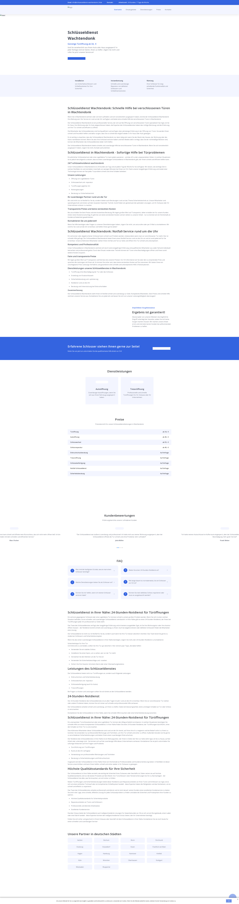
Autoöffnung (102, 389)
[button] (116, 547)
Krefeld (159, 854)
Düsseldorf (106, 847)
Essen (133, 847)
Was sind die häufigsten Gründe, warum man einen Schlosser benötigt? (93, 570)
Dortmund (159, 840)
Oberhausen (132, 860)
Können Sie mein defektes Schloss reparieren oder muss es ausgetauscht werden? (146, 594)
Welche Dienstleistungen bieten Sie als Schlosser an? (94, 582)
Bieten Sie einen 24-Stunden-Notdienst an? (144, 570)
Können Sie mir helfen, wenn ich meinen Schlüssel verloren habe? (93, 594)
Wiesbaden (80, 867)
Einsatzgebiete (131, 10)
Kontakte (168, 10)
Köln (80, 860)
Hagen (80, 854)
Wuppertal (106, 867)
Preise (158, 10)
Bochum (106, 840)
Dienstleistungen (146, 10)
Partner (117, 893)
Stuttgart (159, 860)
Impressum (118, 896)
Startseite (118, 10)
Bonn (133, 840)
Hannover (132, 854)
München (106, 860)
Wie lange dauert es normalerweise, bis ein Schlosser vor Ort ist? (147, 582)
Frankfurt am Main (159, 847)
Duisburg (80, 847)
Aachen (79, 840)
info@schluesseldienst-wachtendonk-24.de (87, 2)
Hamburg (106, 854)
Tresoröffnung (137, 389)
